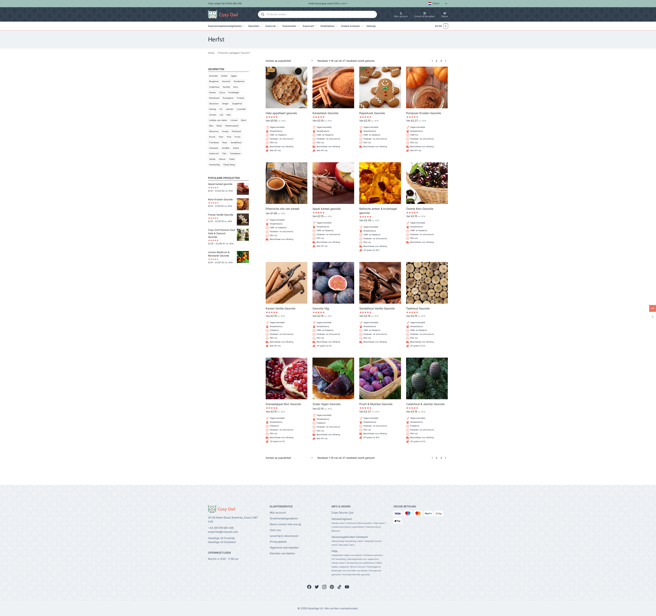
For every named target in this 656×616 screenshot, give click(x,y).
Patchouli (236, 131)
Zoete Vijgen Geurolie (326, 404)
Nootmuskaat (231, 125)
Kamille (226, 87)
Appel (234, 76)
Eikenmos (213, 131)
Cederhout (214, 87)
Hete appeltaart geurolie (281, 113)
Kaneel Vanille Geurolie (280, 308)
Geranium (214, 103)
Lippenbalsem (358, 527)
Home (211, 52)
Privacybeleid (278, 541)
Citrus (222, 92)
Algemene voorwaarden (284, 547)
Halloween (343, 545)
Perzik (212, 137)
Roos (224, 142)
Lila (221, 114)
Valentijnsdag (338, 541)
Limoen (234, 120)
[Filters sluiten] (250, 61)
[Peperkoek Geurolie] (380, 87)
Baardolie (336, 531)
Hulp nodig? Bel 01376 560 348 (224, 3)
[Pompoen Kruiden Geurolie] (427, 87)
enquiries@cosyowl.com (223, 531)
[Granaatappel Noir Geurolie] (286, 378)
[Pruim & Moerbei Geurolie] (380, 378)
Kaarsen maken (338, 523)
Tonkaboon (235, 153)
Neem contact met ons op (285, 524)
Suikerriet (214, 153)
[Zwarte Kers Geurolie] (427, 183)
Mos (211, 125)
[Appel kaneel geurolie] (333, 183)
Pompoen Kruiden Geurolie (423, 113)
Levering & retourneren (284, 536)
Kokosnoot (214, 98)
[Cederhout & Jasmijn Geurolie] (427, 378)
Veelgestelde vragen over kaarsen (347, 555)
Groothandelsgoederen (284, 518)
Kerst (352, 545)
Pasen (360, 541)
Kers (235, 87)
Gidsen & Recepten (424, 16)
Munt (243, 120)
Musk (219, 125)
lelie (229, 114)
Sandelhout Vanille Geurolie (377, 308)
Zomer (378, 541)
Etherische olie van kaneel (282, 208)
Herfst (334, 545)
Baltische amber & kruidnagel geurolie (378, 211)
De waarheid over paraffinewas (361, 563)
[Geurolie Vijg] (333, 283)
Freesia (240, 98)
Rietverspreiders (364, 523)
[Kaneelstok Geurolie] (333, 87)
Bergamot (214, 81)
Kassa (444, 16)
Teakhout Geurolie (418, 308)
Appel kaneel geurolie (326, 208)
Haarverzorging (373, 527)
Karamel (226, 81)
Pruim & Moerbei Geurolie (375, 404)
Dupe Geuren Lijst (342, 512)
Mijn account (401, 16)
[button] (440, 26)
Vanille (212, 159)
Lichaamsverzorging (341, 527)
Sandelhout (236, 142)
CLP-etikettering (339, 559)
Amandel (213, 76)
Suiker (236, 148)
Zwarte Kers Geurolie (419, 208)
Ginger (225, 103)
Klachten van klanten (282, 553)
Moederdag (351, 541)
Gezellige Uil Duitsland (222, 542)
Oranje (225, 131)
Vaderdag (369, 541)
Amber (224, 76)
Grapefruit (237, 103)
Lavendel (241, 109)
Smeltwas (351, 523)
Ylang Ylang (229, 164)
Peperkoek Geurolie (372, 113)
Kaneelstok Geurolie (325, 113)
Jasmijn (229, 109)
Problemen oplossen (372, 555)
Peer (221, 137)
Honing (212, 109)
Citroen (212, 114)
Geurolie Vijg (320, 308)
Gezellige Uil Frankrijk (221, 538)
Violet (232, 159)
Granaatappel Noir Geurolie (283, 404)
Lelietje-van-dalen (218, 120)
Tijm (224, 153)
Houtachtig (214, 164)
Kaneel (212, 92)
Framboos (214, 142)
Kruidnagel (233, 92)
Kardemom (239, 81)
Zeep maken (379, 523)
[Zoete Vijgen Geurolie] (333, 378)
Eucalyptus (228, 98)
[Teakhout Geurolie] (427, 283)
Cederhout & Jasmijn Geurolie (425, 404)
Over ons (275, 530)
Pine (229, 137)
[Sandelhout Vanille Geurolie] (380, 283)
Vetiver (222, 159)
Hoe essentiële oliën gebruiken (356, 574)
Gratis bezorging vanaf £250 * (328, 3)
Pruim (237, 137)
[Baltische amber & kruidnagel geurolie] (380, 183)
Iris (220, 109)
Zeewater (213, 148)
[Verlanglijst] (302, 71)
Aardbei (225, 148)
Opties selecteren (286, 158)
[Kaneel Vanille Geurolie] (286, 283)
